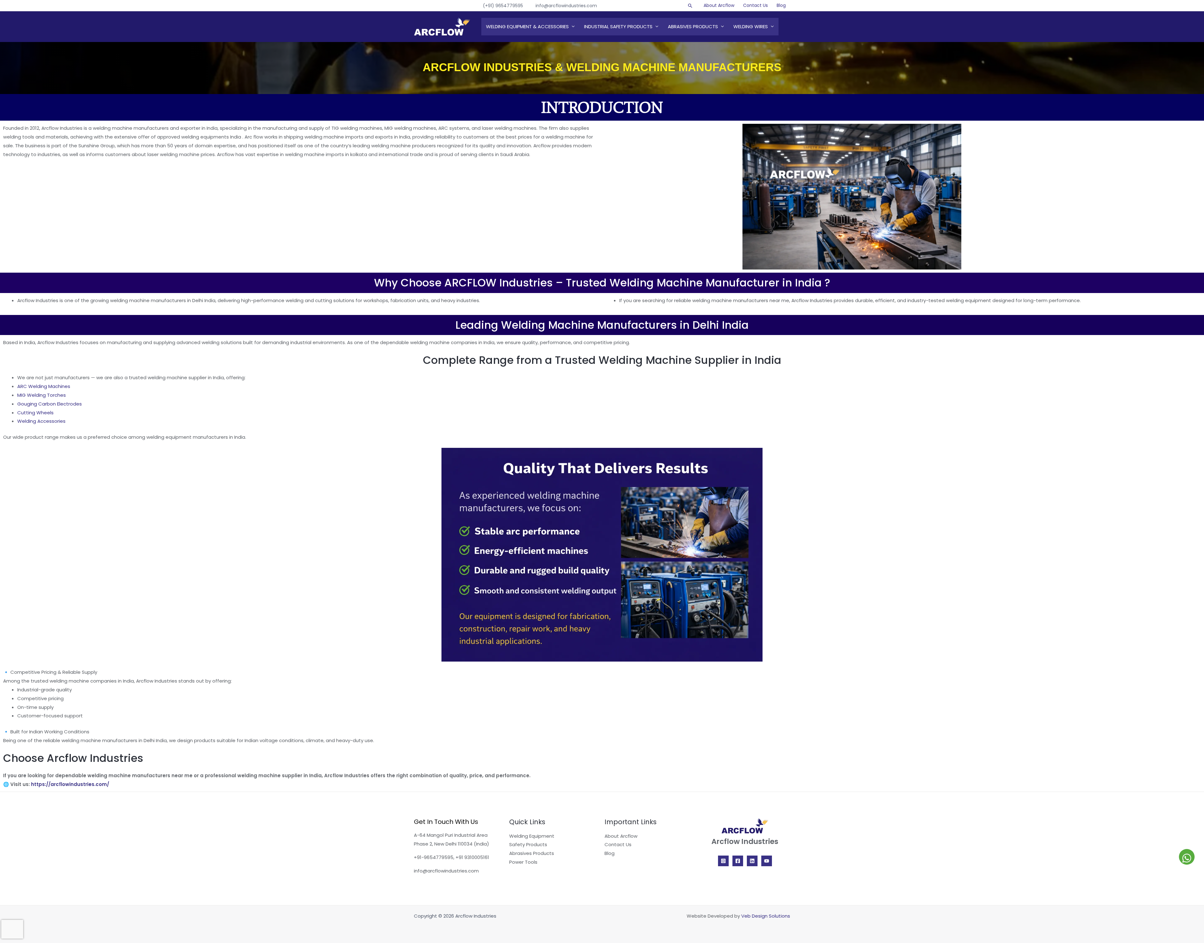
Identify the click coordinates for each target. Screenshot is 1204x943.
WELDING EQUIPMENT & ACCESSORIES (527, 26)
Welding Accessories (41, 421)
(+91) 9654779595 (503, 6)
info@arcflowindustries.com (566, 6)
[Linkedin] (752, 861)
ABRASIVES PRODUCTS (693, 26)
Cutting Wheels (35, 412)
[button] (690, 5)
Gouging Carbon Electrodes (49, 404)
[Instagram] (723, 861)
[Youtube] (766, 861)
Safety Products (528, 844)
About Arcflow (719, 5)
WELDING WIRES (750, 26)
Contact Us (755, 5)
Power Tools (523, 862)
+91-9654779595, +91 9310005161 (451, 857)
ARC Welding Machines (43, 386)
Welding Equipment (531, 836)
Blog (781, 5)
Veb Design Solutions (765, 916)
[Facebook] (737, 861)
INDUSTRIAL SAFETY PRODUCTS (618, 26)
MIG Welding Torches (41, 395)
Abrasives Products (531, 853)
